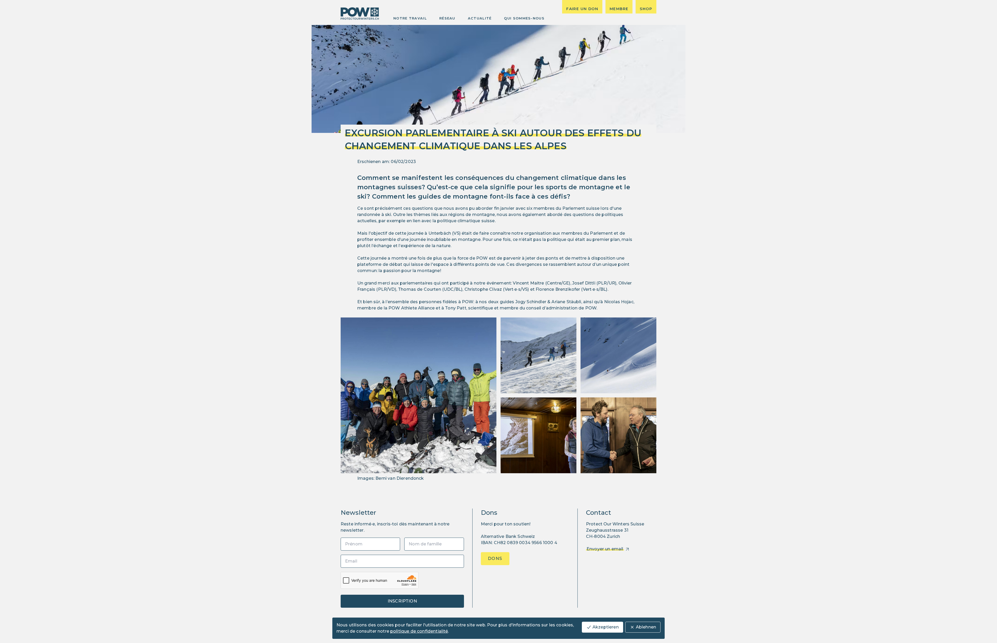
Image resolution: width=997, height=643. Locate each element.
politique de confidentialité (419, 631)
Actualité (480, 18)
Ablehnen (646, 627)
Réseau (447, 18)
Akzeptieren (605, 627)
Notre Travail (410, 18)
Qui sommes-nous (524, 18)
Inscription (402, 601)
